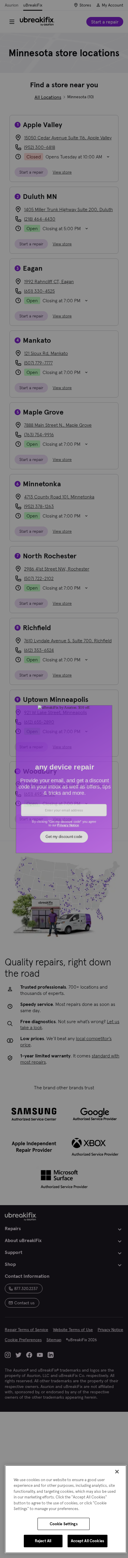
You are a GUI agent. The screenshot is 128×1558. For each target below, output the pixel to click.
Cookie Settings (64, 1523)
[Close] (117, 1471)
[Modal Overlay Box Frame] (64, 779)
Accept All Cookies (87, 1540)
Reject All (43, 1540)
